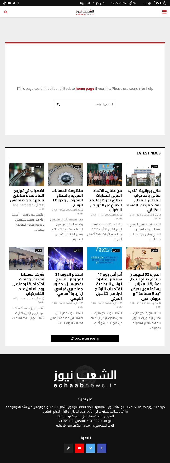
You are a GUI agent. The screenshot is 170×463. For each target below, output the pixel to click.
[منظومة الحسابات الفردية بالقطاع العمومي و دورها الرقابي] (65, 174)
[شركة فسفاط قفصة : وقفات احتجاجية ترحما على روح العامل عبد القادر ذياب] (26, 258)
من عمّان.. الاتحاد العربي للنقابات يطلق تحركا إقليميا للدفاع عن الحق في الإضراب (105, 200)
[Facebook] (101, 448)
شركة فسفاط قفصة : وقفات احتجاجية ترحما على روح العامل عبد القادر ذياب (27, 284)
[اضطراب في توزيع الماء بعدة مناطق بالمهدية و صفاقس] (26, 174)
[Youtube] (79, 448)
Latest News (149, 153)
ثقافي (154, 250)
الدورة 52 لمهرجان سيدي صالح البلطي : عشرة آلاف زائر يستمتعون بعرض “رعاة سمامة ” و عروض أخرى (144, 286)
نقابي (154, 166)
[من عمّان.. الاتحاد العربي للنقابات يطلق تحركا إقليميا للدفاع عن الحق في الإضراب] (104, 174)
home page (85, 88)
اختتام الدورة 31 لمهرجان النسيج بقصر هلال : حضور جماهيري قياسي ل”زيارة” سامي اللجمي (68, 286)
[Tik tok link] (4, 3)
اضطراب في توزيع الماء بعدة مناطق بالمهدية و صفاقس (27, 195)
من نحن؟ (98, 3)
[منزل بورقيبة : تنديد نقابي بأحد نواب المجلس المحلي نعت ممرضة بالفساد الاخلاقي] (143, 174)
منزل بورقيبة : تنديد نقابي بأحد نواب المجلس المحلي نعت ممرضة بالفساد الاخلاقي (143, 200)
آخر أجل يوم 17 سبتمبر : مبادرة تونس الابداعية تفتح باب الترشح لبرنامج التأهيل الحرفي (108, 286)
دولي (116, 166)
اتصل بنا (85, 3)
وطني (77, 166)
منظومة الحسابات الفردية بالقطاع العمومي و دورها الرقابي (67, 197)
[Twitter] (90, 448)
